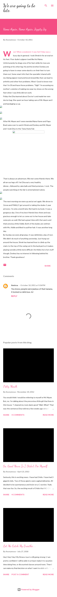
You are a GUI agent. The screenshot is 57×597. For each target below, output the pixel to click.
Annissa (14, 285)
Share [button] (48, 266)
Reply (14, 296)
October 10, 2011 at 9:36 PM (32, 285)
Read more (48, 415)
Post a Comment (20, 574)
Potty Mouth (10, 386)
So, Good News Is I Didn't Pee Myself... (26, 466)
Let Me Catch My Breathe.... (19, 546)
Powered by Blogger (30, 589)
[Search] (45, 4)
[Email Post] (4, 266)
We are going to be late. (19, 8)
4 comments (18, 415)
